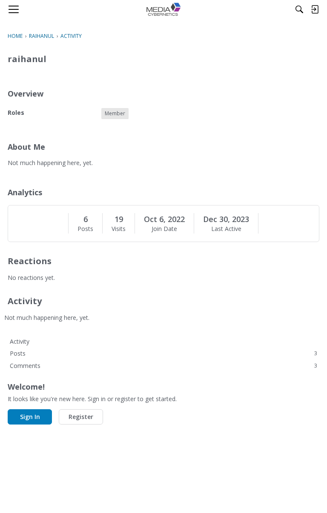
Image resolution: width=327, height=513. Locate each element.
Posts (85, 229)
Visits (119, 229)
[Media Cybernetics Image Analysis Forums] (163, 9)
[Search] (299, 9)
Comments (163, 366)
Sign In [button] (30, 417)
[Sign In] (314, 9)
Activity (19, 341)
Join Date (164, 229)
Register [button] (81, 417)
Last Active (226, 229)
